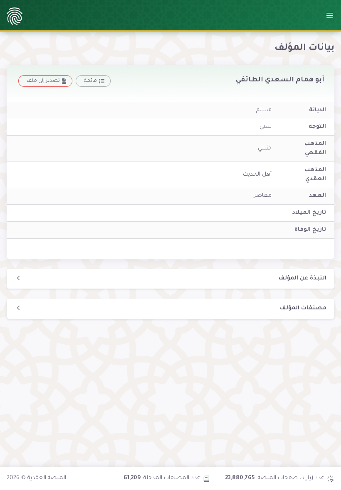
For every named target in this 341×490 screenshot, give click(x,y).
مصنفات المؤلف (303, 308)
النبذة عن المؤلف (302, 278)
